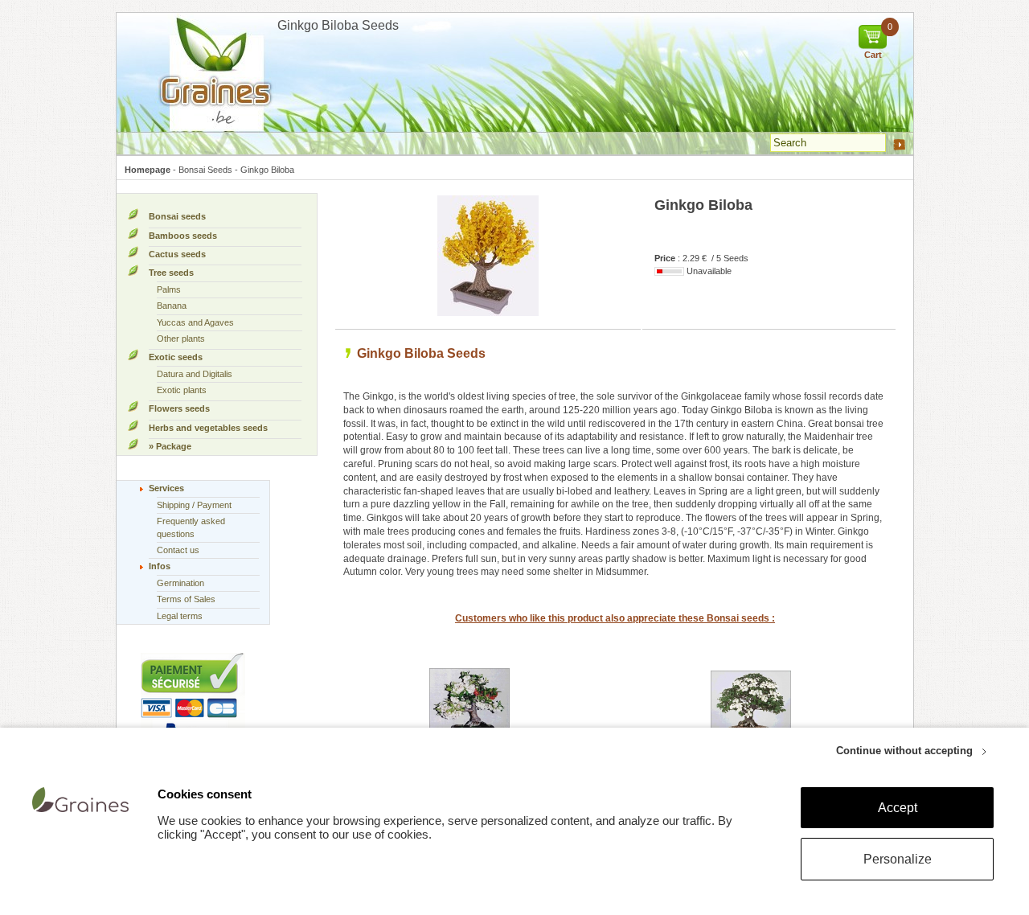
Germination (180, 583)
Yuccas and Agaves (195, 322)
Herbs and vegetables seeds (208, 428)
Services (166, 488)
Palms (169, 289)
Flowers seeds (179, 408)
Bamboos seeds (183, 235)
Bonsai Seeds (205, 169)
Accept (897, 807)
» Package (170, 446)
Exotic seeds (176, 357)
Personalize (897, 859)
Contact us (178, 550)
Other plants (181, 338)
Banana (172, 305)
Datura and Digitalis (194, 374)
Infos (159, 566)
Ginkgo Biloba (267, 169)
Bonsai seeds (177, 216)
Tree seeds (171, 272)
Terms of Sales (186, 599)
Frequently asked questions (191, 527)
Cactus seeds (177, 254)
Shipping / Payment (194, 505)
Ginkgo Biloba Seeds (421, 353)
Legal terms (180, 616)
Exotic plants (182, 390)
